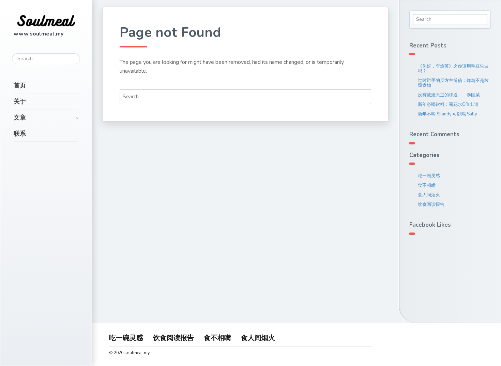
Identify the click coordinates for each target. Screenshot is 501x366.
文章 (20, 117)
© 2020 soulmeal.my (129, 352)
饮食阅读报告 (431, 204)
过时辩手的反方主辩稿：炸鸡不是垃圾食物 (453, 83)
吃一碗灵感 (429, 176)
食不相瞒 (427, 185)
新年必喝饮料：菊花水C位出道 (448, 104)
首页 (20, 85)
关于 (20, 101)
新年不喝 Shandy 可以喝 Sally (447, 114)
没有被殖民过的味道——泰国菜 (449, 95)
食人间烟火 (429, 195)
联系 (20, 133)
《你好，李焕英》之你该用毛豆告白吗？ (453, 68)
